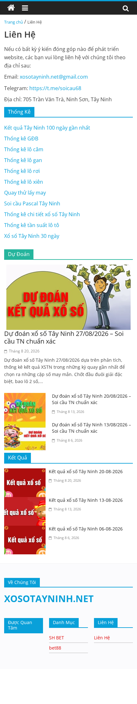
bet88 (55, 648)
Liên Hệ (102, 638)
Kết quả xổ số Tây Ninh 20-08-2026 (86, 471)
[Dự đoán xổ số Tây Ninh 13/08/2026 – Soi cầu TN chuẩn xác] (26, 425)
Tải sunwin (12, 691)
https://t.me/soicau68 (55, 88)
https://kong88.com (67, 672)
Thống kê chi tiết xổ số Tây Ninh (42, 214)
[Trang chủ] (11, 8)
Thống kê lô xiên (23, 181)
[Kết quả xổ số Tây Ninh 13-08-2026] (26, 500)
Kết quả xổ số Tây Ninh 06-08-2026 (86, 529)
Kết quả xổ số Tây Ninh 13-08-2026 (86, 500)
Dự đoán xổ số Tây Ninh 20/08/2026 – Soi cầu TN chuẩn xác (91, 399)
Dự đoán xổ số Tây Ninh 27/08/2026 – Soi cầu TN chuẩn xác (64, 337)
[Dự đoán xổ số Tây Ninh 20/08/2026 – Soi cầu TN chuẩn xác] (26, 396)
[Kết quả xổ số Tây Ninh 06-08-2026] (26, 529)
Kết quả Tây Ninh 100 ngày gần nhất (47, 127)
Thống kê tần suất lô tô (31, 225)
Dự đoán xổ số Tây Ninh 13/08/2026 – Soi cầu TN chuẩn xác (91, 428)
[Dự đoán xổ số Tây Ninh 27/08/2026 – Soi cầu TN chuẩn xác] (68, 268)
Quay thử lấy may (25, 192)
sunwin (70, 699)
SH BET (56, 638)
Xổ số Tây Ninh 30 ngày (31, 235)
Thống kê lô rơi (22, 170)
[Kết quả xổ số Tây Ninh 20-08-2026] (26, 472)
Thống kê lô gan (23, 160)
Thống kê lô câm (23, 149)
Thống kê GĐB (21, 138)
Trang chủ (13, 22)
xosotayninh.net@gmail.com (54, 76)
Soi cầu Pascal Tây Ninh (32, 203)
